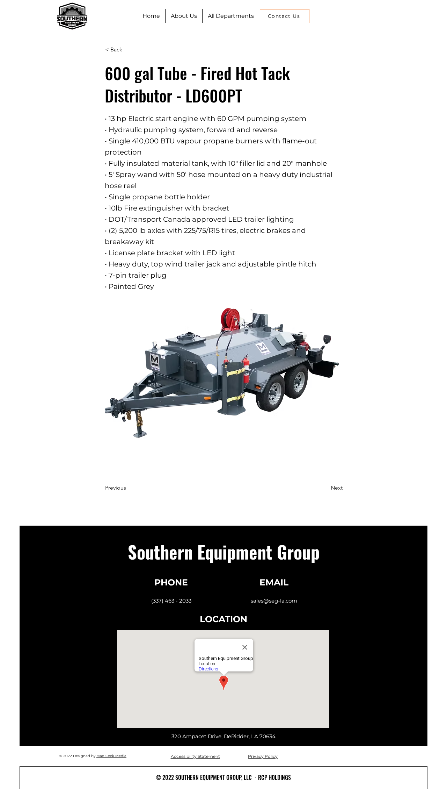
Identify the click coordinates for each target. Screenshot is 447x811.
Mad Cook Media (111, 756)
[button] (231, 16)
